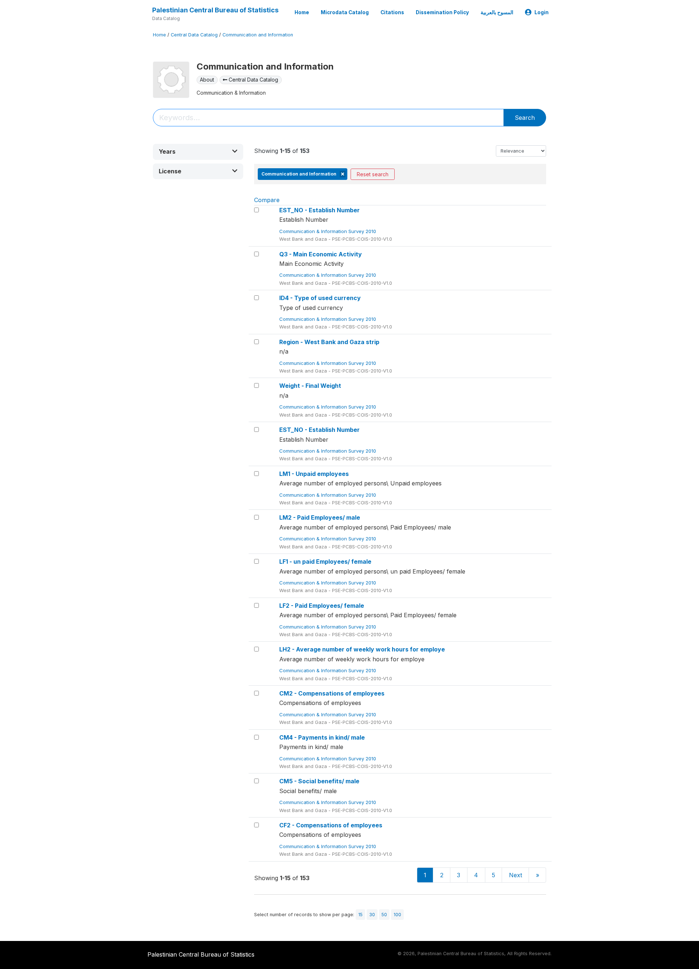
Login (541, 12)
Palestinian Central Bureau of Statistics (215, 10)
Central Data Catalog (194, 35)
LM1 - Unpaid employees (314, 473)
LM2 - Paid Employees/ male (319, 517)
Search (525, 117)
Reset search (372, 174)
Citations (392, 12)
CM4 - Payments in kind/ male (322, 737)
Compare (267, 200)
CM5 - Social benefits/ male (319, 781)
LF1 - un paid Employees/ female (325, 561)
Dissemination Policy (442, 12)
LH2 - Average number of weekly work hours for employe (362, 649)
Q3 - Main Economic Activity (320, 254)
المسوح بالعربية (497, 12)
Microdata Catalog (345, 12)
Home (302, 12)
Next (515, 875)
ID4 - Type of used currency (320, 298)
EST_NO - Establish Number (319, 210)
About (207, 79)
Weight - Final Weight (310, 385)
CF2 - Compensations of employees (330, 825)
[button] (198, 151)
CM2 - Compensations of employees (331, 693)
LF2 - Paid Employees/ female (321, 605)
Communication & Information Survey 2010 (328, 231)
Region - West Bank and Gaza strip (329, 342)
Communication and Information (257, 35)
